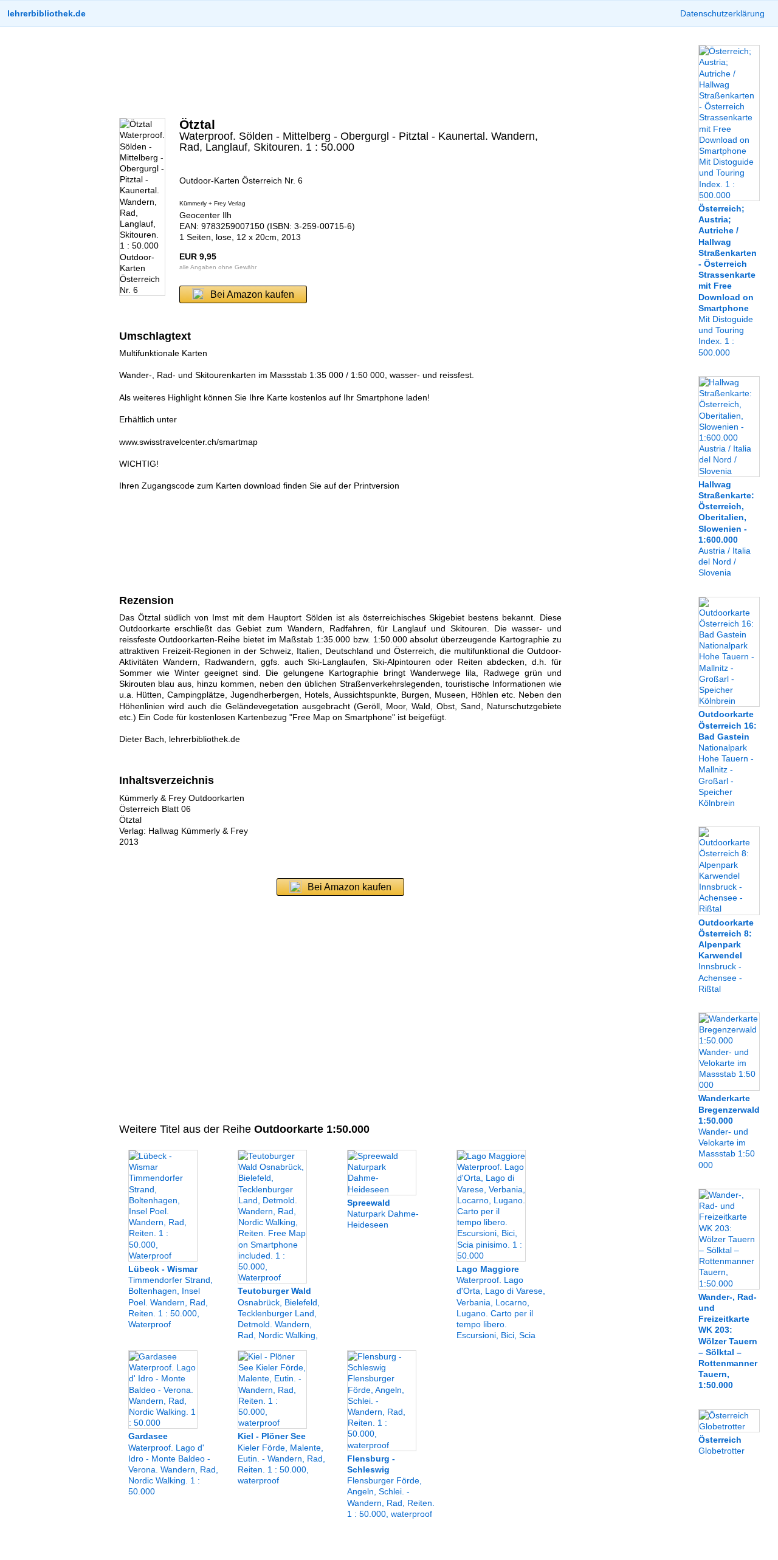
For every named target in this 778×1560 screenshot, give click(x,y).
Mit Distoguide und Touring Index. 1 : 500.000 (727, 280)
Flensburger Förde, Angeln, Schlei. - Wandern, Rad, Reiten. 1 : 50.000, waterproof (391, 1486)
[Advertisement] (340, 72)
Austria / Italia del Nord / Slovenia (726, 528)
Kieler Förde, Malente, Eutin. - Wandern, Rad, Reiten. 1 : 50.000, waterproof (281, 1458)
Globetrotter (721, 1445)
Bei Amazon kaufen (252, 294)
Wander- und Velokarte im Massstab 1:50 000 (729, 1131)
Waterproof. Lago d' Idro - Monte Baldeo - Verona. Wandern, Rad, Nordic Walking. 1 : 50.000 (173, 1463)
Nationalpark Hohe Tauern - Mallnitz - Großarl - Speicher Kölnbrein (727, 758)
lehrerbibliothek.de (46, 13)
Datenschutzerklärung (722, 13)
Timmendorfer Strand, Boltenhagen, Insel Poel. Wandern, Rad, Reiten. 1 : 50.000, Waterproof (170, 1296)
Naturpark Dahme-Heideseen (383, 1213)
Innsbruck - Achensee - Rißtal (726, 955)
